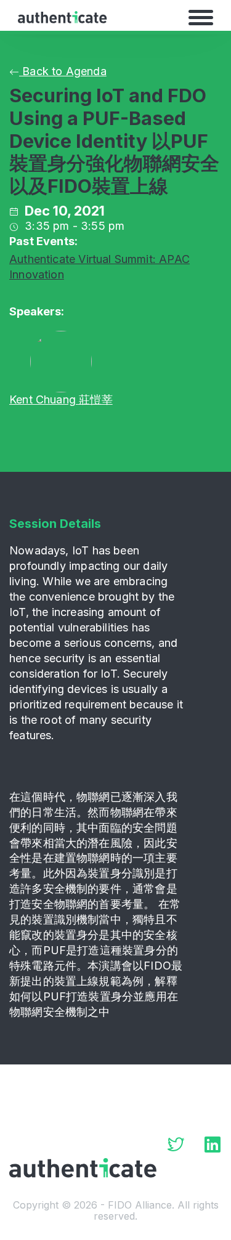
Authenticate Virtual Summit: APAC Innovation (99, 267)
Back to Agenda (63, 71)
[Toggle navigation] (200, 17)
